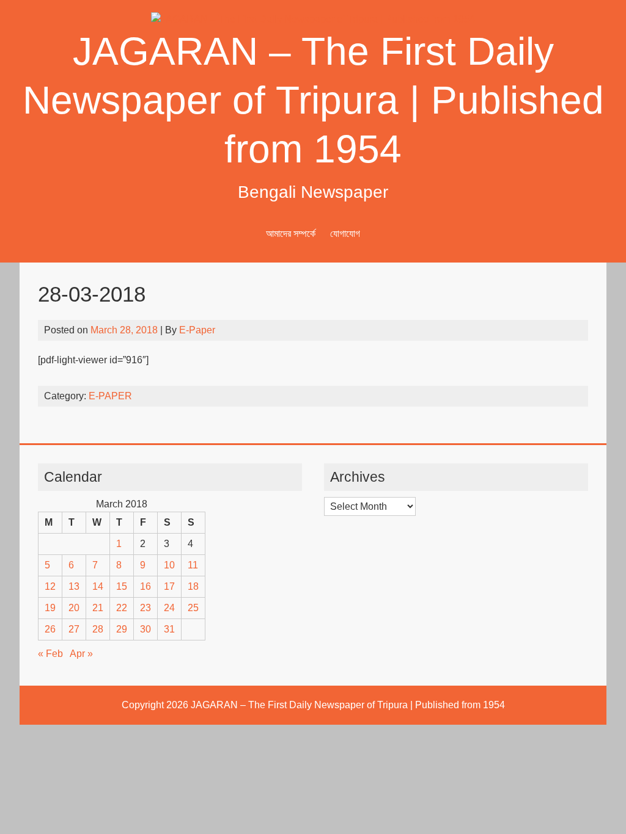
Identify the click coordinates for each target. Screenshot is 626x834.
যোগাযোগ (345, 233)
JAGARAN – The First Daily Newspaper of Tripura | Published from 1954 (313, 100)
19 (50, 608)
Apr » (81, 653)
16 (145, 586)
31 (169, 629)
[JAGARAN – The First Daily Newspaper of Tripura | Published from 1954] (313, 19)
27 (73, 629)
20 (73, 608)
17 (169, 586)
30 (145, 629)
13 (73, 586)
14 (97, 586)
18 (193, 586)
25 (193, 608)
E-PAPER (110, 396)
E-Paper (197, 330)
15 (121, 586)
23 (145, 608)
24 (169, 608)
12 (50, 586)
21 (97, 608)
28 (97, 629)
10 (169, 565)
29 (121, 629)
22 (121, 608)
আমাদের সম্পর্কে (290, 233)
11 (193, 565)
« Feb (50, 653)
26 (50, 629)
